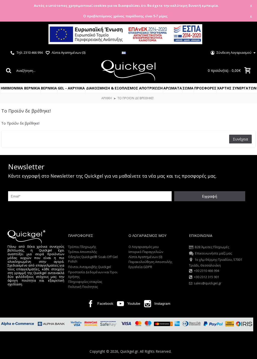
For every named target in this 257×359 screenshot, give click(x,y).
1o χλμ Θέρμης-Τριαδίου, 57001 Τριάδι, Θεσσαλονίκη (215, 263)
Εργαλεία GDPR (140, 267)
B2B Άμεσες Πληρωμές (212, 247)
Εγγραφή (209, 196)
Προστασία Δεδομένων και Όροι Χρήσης (92, 274)
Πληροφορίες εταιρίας (85, 281)
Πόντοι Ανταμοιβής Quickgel (89, 267)
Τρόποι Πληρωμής (82, 246)
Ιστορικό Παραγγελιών (145, 251)
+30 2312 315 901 (206, 277)
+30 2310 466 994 (206, 270)
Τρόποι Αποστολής (82, 251)
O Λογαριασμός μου (143, 246)
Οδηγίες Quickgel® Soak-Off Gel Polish (93, 259)
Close (246, 35)
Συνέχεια (240, 139)
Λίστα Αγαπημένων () (145, 256)
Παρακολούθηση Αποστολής (150, 262)
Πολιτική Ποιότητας (83, 286)
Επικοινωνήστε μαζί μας (213, 253)
